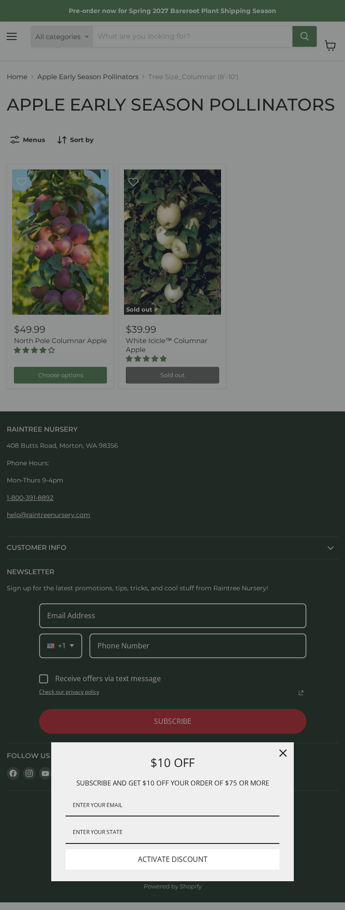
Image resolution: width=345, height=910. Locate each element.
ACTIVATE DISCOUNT (173, 859)
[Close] (283, 753)
